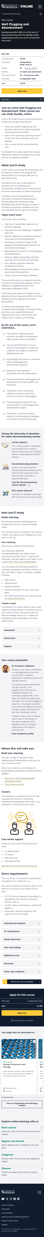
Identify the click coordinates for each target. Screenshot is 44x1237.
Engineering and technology (11, 14)
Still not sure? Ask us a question (22, 982)
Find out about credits (14, 784)
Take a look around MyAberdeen (22, 562)
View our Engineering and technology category (22, 1104)
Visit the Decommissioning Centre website (24, 483)
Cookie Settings (7, 1213)
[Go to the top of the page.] (39, 1192)
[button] (39, 6)
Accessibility (6, 1209)
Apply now (22, 91)
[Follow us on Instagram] (11, 1198)
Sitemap (4, 1225)
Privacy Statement (8, 1205)
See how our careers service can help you (19, 866)
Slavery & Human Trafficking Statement (15, 1217)
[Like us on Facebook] (15, 1198)
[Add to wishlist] (34, 1041)
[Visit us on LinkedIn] (18, 1198)
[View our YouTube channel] (3, 1198)
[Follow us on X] (7, 1198)
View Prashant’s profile (23, 733)
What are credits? (30, 68)
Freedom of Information (10, 1221)
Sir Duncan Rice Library (15, 598)
